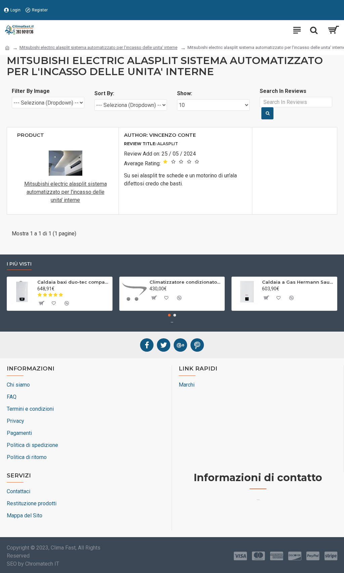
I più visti (19, 264)
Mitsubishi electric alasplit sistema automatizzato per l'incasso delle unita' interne (98, 47)
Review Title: (140, 143)
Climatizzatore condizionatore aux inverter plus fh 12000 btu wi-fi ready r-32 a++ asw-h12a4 (185, 282)
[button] (169, 315)
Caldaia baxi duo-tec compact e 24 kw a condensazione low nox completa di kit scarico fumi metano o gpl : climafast (73, 282)
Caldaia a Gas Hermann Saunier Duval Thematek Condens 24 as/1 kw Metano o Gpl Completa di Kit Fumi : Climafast (298, 282)
